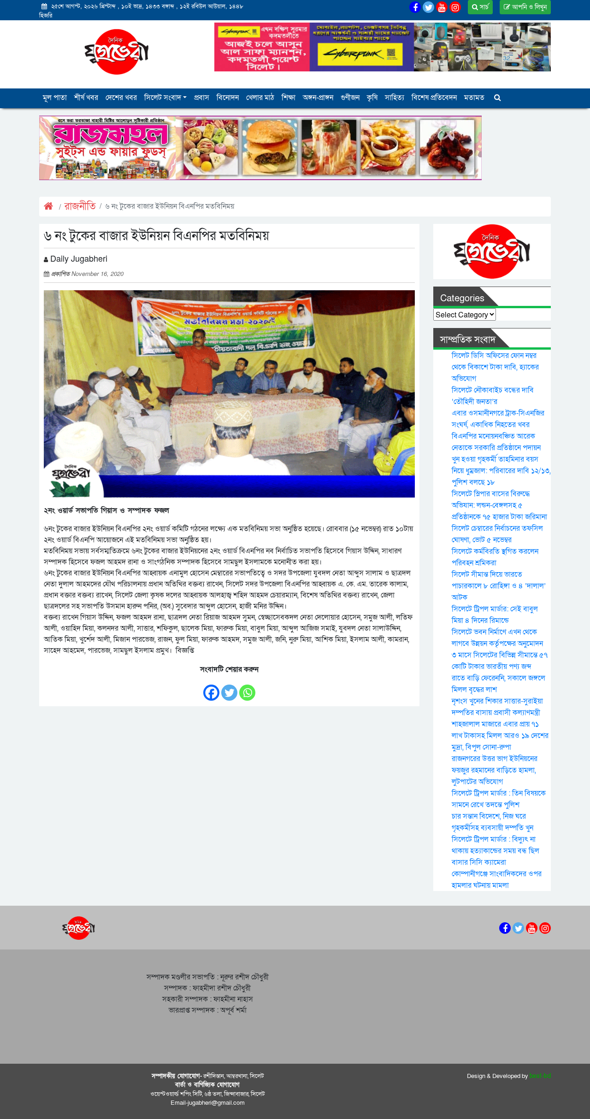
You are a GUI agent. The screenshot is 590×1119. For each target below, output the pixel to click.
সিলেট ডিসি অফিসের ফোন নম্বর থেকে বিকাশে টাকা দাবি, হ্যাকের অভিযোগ (495, 367)
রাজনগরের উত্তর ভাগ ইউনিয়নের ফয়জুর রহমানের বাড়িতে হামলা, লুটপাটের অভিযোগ (494, 770)
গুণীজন (350, 98)
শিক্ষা (288, 98)
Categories (462, 299)
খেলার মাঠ (260, 98)
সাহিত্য (394, 98)
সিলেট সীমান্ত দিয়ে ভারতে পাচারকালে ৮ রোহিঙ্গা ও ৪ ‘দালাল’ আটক (499, 586)
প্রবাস (201, 98)
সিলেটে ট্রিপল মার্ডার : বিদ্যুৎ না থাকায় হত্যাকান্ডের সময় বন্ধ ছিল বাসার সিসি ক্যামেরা (495, 850)
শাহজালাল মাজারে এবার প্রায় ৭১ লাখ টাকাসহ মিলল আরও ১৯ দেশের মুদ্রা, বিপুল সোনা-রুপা (500, 735)
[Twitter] (229, 688)
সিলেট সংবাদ (162, 98)
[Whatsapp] (247, 688)
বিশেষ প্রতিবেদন (434, 98)
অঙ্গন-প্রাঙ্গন (318, 98)
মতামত (474, 98)
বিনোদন (228, 98)
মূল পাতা (55, 98)
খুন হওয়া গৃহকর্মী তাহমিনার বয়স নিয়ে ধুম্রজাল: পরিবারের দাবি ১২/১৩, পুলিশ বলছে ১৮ (501, 470)
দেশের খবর (121, 98)
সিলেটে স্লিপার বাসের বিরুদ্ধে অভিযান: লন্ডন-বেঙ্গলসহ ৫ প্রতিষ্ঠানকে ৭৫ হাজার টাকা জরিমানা (499, 505)
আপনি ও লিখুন (528, 7)
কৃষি (372, 98)
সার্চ (483, 7)
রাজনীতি (80, 206)
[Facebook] (211, 688)
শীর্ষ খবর (86, 98)
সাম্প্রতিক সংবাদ (468, 340)
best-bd (540, 1076)
